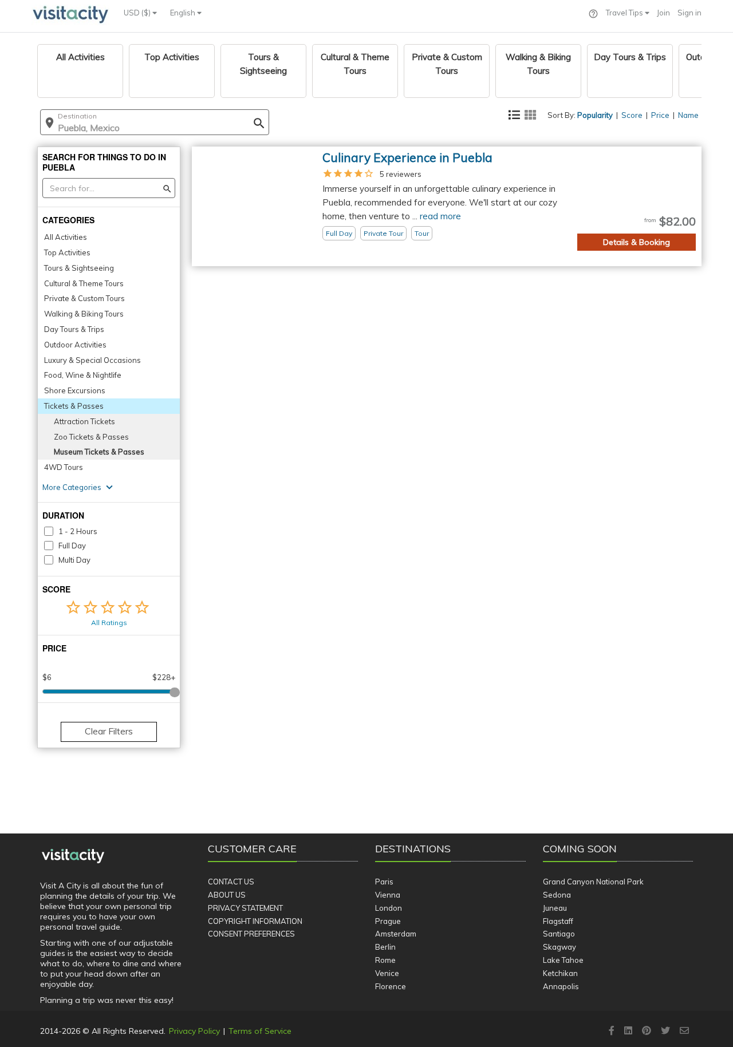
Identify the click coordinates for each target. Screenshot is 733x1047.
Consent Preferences (251, 933)
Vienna (387, 894)
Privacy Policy (194, 1031)
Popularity (595, 115)
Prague (388, 921)
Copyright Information (255, 921)
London (388, 907)
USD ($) (138, 12)
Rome (385, 960)
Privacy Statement (245, 907)
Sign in (689, 12)
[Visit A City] (73, 856)
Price (660, 115)
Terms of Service (259, 1031)
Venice (387, 973)
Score (632, 115)
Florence (390, 986)
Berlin (385, 946)
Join (663, 12)
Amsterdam (395, 933)
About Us (227, 894)
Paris (384, 881)
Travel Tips (625, 12)
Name (688, 115)
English (183, 12)
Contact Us (231, 881)
